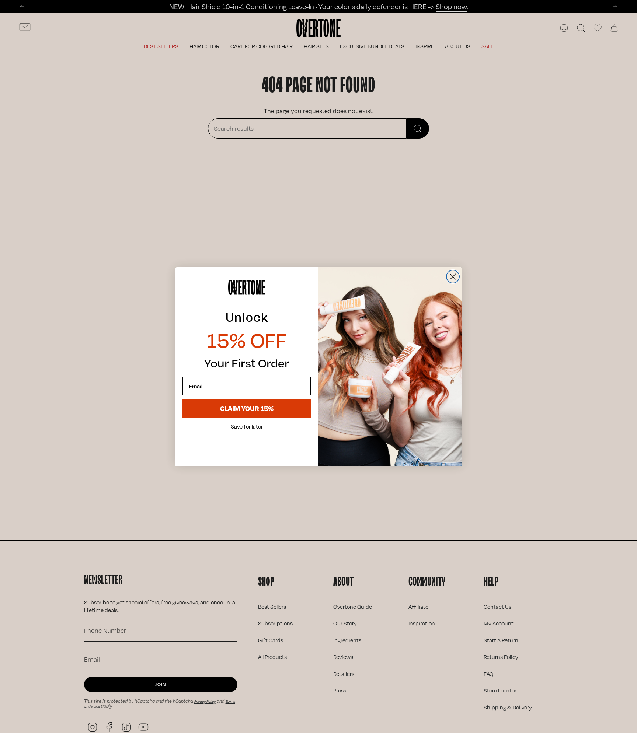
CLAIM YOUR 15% (247, 408)
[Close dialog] (452, 276)
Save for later (247, 426)
